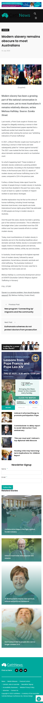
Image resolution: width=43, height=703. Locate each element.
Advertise (6, 690)
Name (5, 469)
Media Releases (12, 681)
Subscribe (7, 487)
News (3, 681)
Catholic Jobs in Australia (11, 684)
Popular (21, 407)
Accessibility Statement (10, 687)
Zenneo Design (28, 696)
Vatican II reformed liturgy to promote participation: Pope (26, 414)
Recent (8, 407)
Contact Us (14, 690)
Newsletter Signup (27, 684)
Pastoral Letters (25, 681)
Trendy (34, 407)
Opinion (5, 30)
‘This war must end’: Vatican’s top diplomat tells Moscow (26, 439)
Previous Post (14, 304)
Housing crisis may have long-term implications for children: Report (27, 453)
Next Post (8, 322)
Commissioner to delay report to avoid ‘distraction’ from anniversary (27, 428)
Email (4, 477)
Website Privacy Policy (27, 687)
